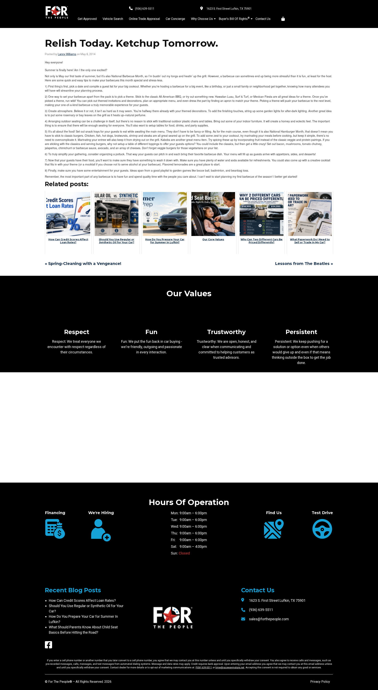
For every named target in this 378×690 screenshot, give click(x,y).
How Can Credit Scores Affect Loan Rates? (82, 600)
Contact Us (263, 19)
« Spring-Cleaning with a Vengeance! (83, 263)
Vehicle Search (113, 19)
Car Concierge (175, 19)
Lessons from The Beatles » (304, 263)
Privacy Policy (320, 681)
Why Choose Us (202, 19)
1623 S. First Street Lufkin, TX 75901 (229, 8)
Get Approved (87, 19)
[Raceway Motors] (57, 12)
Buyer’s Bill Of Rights (234, 19)
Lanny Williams (67, 54)
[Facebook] (48, 645)
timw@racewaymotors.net (229, 667)
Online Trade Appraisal (144, 19)
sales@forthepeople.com (269, 619)
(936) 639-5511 (144, 8)
